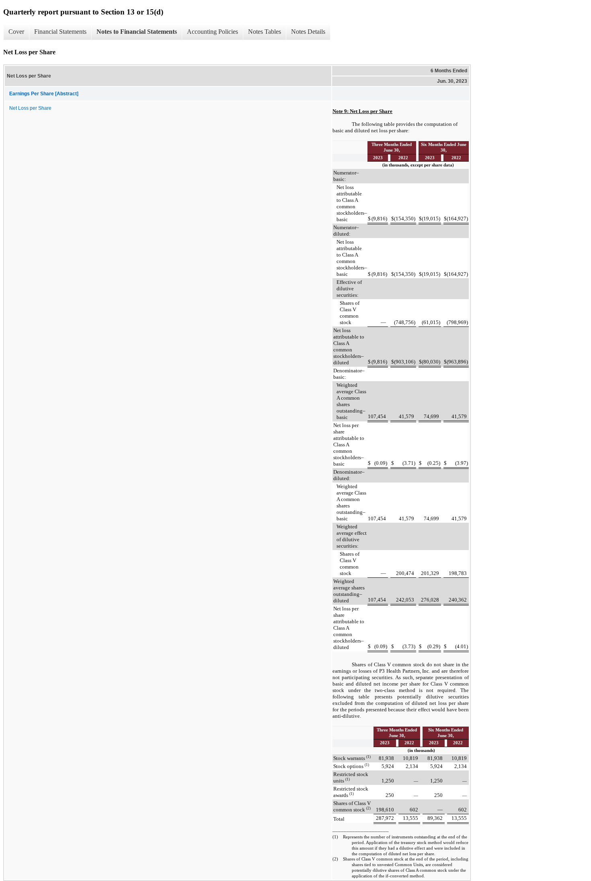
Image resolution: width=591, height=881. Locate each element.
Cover (16, 31)
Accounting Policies (212, 31)
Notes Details (308, 31)
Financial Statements (60, 31)
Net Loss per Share (30, 108)
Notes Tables (264, 31)
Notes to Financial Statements (136, 31)
